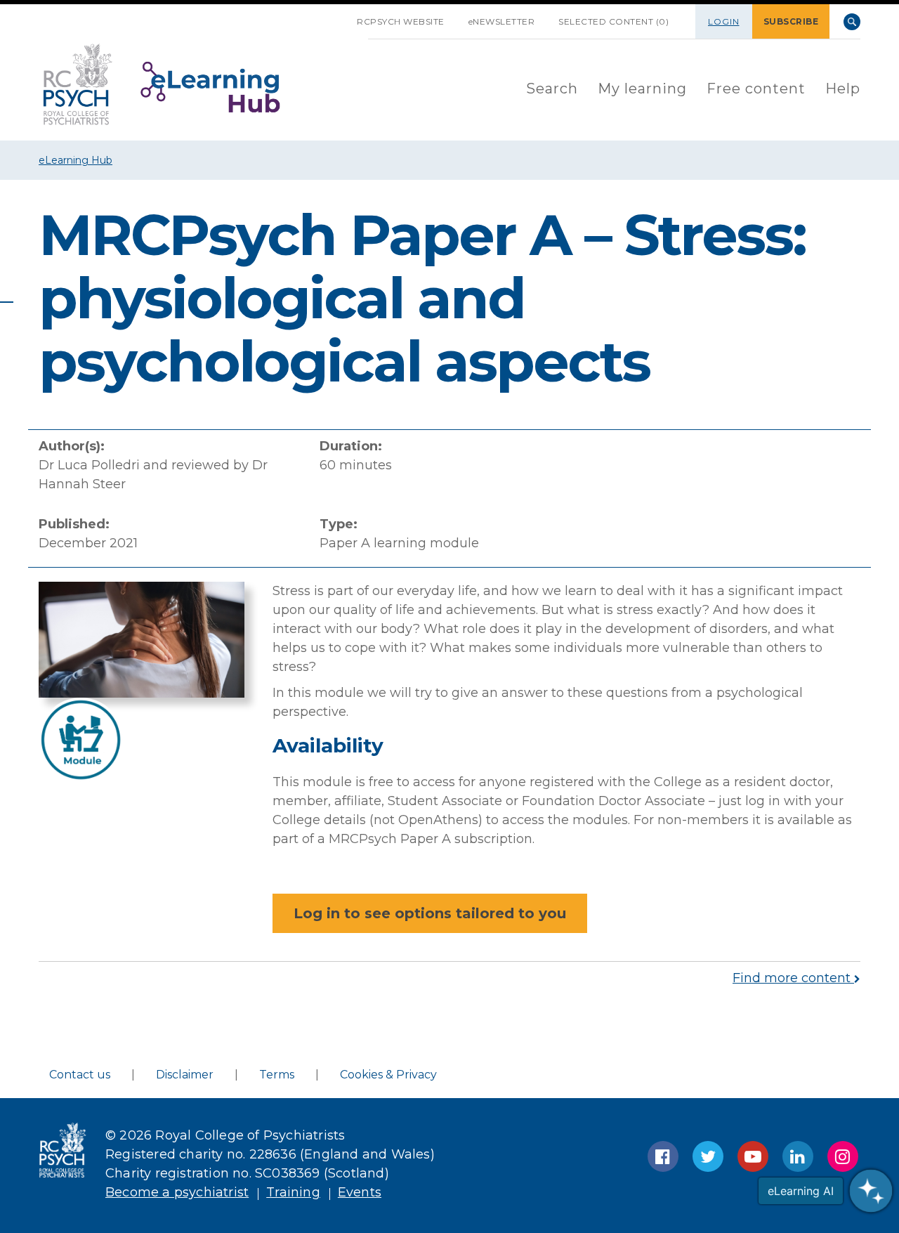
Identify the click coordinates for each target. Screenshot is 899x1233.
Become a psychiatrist (177, 1192)
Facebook (663, 1156)
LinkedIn (797, 1156)
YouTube (752, 1156)
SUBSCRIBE (791, 21)
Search (852, 21)
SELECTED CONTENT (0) (613, 21)
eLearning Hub (75, 160)
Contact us (79, 1074)
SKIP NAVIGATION (332, 16)
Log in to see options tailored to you (430, 913)
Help (842, 88)
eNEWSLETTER (501, 21)
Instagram (842, 1156)
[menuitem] (552, 89)
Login (724, 21)
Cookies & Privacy (388, 1074)
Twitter (708, 1156)
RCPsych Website (401, 21)
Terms (276, 1074)
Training (293, 1192)
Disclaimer (185, 1074)
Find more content (793, 978)
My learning (642, 88)
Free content (756, 88)
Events (359, 1192)
